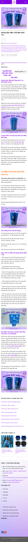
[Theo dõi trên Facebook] (2, 532)
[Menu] (2, 2)
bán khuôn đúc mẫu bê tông (15, 47)
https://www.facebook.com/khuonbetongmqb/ (15, 477)
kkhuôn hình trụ (16, 51)
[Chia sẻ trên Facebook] (5, 55)
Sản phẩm (9, 30)
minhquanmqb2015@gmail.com (14, 480)
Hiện (25, 71)
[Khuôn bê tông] (14, 2)
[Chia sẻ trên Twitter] (8, 55)
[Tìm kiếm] (25, 2)
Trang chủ (3, 30)
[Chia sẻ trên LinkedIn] (16, 55)
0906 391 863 (9, 473)
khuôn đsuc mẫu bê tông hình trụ (16, 50)
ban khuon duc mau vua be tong (10, 45)
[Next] (27, 446)
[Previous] (1, 446)
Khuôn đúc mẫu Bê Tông (19, 30)
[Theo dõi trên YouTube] (5, 532)
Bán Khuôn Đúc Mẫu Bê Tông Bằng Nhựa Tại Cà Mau (20, 451)
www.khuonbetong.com (14, 482)
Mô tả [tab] (2, 64)
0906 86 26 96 (22, 471)
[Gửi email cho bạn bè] (10, 55)
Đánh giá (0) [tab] (4, 67)
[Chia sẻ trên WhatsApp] (2, 55)
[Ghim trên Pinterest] (13, 55)
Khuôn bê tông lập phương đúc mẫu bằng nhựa (7, 451)
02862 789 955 (13, 471)
